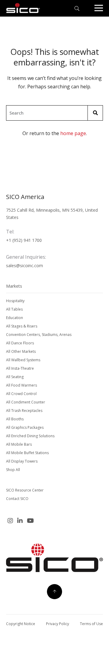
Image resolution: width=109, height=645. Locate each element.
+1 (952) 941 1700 (24, 240)
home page (73, 133)
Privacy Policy (57, 623)
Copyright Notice (20, 623)
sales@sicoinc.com (24, 265)
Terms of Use (91, 623)
